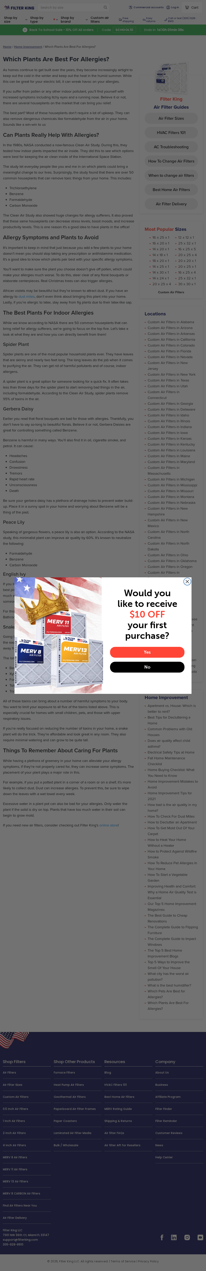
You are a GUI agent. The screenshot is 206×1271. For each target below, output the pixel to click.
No (147, 667)
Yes (147, 652)
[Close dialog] (187, 581)
